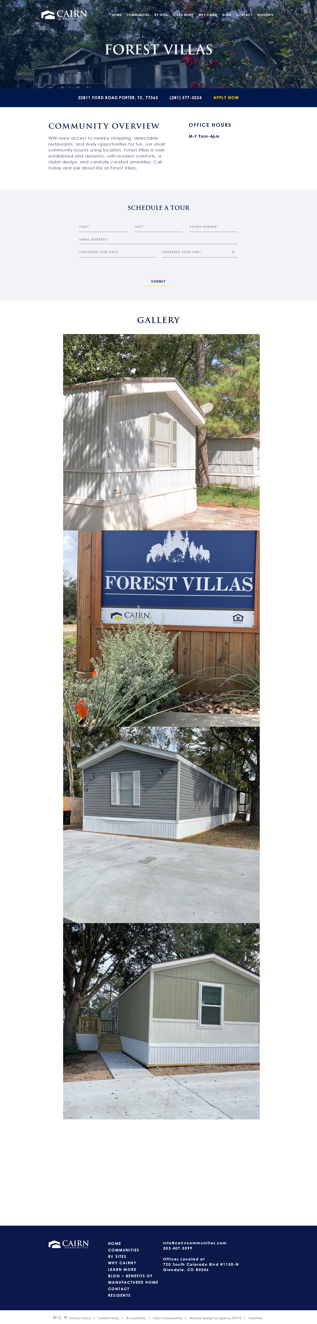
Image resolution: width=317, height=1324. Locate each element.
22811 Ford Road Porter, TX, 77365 (118, 97)
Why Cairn (207, 14)
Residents (265, 14)
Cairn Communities (168, 1318)
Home (116, 14)
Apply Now (226, 97)
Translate (255, 1318)
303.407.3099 (178, 1248)
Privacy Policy (80, 1318)
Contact (244, 14)
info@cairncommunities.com (195, 1242)
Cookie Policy (108, 1318)
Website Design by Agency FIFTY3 (215, 1318)
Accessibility (136, 1318)
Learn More (183, 14)
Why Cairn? (122, 1262)
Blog (226, 14)
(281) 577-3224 (186, 97)
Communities (138, 14)
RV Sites (161, 14)
